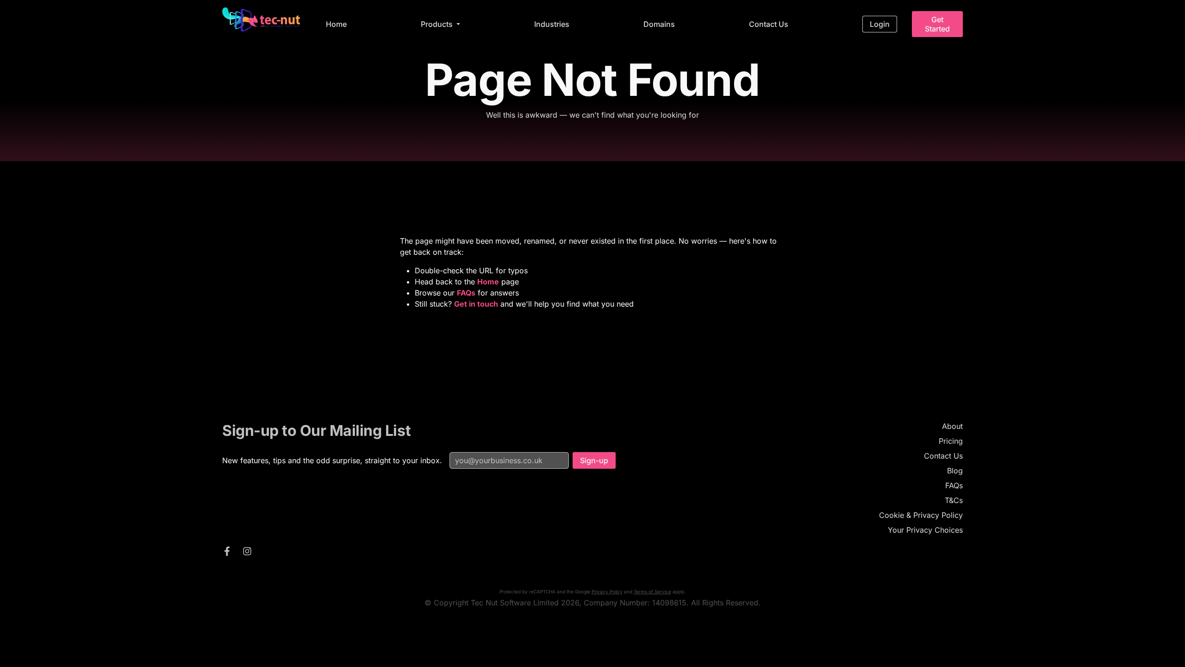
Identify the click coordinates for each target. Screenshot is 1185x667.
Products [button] (438, 24)
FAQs (954, 485)
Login (880, 24)
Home (336, 24)
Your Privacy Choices (925, 530)
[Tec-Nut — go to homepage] (261, 19)
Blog (955, 470)
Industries (551, 24)
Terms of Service (652, 591)
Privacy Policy (607, 591)
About (952, 426)
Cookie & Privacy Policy (921, 515)
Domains (659, 24)
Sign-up (594, 460)
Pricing (951, 441)
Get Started (937, 24)
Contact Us (768, 24)
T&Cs (954, 500)
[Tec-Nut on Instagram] (247, 553)
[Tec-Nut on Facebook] (226, 553)
